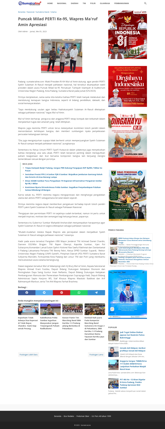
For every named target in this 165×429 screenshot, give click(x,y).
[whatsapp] (79, 292)
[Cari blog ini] (145, 3)
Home (50, 3)
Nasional (62, 3)
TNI (84, 3)
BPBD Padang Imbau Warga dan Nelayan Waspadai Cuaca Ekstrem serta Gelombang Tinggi (134, 240)
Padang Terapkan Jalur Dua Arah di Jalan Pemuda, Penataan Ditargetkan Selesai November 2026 (134, 259)
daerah (74, 3)
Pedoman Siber (82, 416)
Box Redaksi (69, 416)
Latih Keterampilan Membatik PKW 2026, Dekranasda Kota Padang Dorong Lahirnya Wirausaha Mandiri (134, 250)
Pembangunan (121, 3)
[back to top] (159, 423)
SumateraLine (86, 425)
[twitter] (44, 292)
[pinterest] (61, 292)
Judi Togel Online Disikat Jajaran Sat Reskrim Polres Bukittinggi (132, 335)
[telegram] (96, 292)
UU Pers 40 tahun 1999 (101, 416)
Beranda (57, 416)
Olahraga (105, 3)
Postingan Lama (96, 354)
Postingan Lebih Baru (29, 354)
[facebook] (26, 292)
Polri (93, 3)
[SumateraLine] (30, 3)
